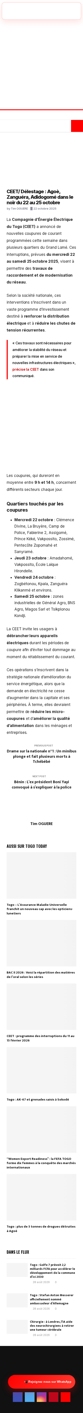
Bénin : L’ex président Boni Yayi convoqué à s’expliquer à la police (41, 785)
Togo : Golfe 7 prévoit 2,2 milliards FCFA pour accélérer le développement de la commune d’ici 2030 (52, 1271)
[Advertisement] (41, 63)
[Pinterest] (46, 115)
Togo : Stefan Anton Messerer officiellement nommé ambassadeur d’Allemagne (51, 1299)
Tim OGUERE (19, 208)
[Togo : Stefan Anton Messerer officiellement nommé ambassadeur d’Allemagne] (17, 1300)
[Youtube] (51, 115)
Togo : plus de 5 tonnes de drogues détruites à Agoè (41, 1229)
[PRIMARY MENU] (6, 126)
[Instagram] (41, 115)
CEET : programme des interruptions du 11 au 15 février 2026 (40, 1038)
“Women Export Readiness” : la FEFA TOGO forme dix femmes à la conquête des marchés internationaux (41, 1163)
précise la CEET (26, 369)
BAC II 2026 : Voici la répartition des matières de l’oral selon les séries (41, 975)
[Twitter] (37, 115)
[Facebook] (32, 115)
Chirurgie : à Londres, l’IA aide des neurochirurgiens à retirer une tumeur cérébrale (52, 1325)
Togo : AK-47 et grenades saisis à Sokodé (38, 1099)
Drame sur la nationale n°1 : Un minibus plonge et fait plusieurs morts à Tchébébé (41, 756)
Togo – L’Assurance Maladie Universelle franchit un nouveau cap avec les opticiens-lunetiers (40, 909)
